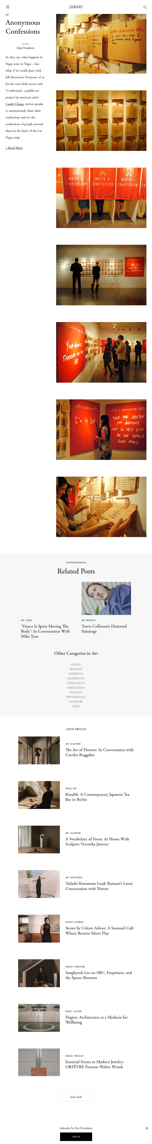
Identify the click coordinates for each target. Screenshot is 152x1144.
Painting (90, 620)
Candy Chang (15, 104)
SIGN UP (76, 1136)
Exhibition (76, 674)
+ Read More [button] (14, 148)
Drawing (76, 669)
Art (7, 14)
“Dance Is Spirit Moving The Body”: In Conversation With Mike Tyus (45, 631)
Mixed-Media (76, 688)
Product (79, 1055)
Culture (77, 1011)
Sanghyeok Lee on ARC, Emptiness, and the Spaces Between (98, 975)
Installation (76, 683)
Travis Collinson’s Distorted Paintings (104, 629)
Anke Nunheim (25, 48)
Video (29, 620)
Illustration (76, 678)
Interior (79, 922)
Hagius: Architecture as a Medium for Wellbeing (96, 1020)
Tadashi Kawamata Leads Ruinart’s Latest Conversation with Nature (99, 886)
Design (69, 922)
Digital (76, 664)
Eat (74, 788)
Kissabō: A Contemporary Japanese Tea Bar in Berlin (97, 797)
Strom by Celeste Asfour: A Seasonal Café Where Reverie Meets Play (99, 930)
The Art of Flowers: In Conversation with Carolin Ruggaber (99, 752)
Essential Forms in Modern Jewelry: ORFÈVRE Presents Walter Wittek (94, 1064)
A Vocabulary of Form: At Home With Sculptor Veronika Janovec (97, 841)
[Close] (147, 1128)
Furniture (80, 966)
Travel (68, 788)
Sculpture (76, 702)
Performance (76, 697)
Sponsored (76, 877)
